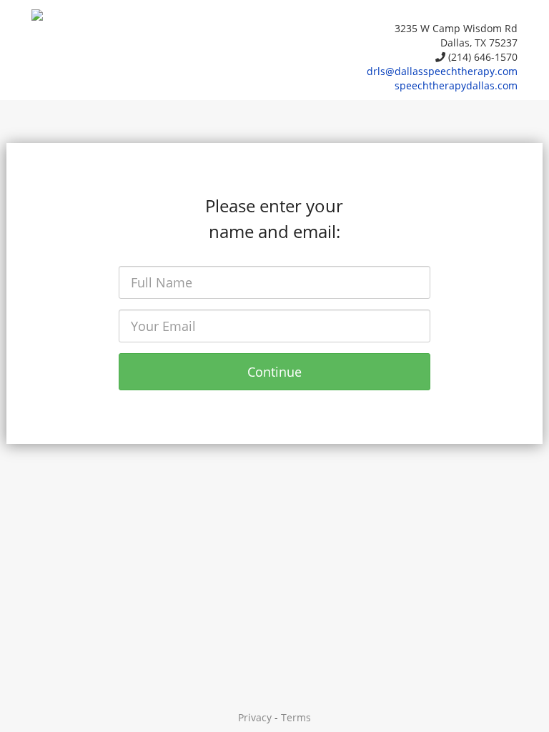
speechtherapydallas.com (456, 85)
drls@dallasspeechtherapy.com (442, 71)
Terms (296, 717)
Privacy (255, 717)
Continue (274, 371)
